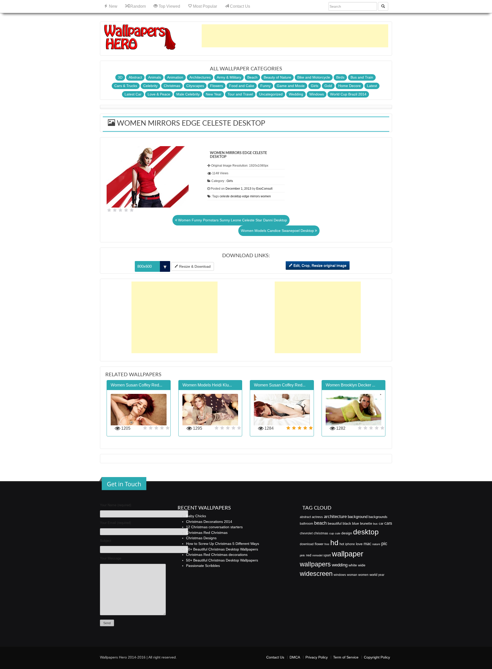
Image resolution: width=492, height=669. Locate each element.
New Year (213, 94)
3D (120, 77)
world (373, 575)
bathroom (306, 523)
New (112, 6)
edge (245, 196)
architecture (335, 516)
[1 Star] (109, 210)
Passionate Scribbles (203, 566)
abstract (305, 517)
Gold (328, 86)
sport (327, 555)
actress (317, 517)
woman (352, 575)
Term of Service (345, 657)
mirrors (255, 196)
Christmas (172, 86)
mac (367, 543)
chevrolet (306, 533)
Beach (252, 77)
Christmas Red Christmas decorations (217, 555)
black (347, 523)
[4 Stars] (126, 210)
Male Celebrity (188, 94)
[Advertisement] (295, 35)
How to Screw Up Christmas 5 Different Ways (222, 544)
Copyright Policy (377, 657)
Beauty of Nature (277, 77)
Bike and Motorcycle (313, 77)
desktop (235, 196)
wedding (339, 565)
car (381, 523)
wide (361, 565)
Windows (316, 94)
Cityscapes (195, 86)
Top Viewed (169, 6)
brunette (366, 523)
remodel (317, 555)
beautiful (335, 523)
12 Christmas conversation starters (214, 527)
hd (334, 542)
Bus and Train (362, 77)
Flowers (216, 86)
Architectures (200, 77)
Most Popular (204, 6)
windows (340, 575)
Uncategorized (271, 94)
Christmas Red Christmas (207, 533)
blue (355, 523)
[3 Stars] (120, 210)
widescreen (316, 573)
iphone (350, 544)
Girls (314, 86)
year (381, 575)
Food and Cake (241, 86)
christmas (321, 533)
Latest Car (133, 94)
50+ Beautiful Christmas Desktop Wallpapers (222, 549)
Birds (340, 77)
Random (137, 6)
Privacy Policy (316, 657)
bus (375, 523)
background (357, 517)
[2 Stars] (114, 210)
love (359, 544)
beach (320, 523)
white (352, 565)
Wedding (296, 94)
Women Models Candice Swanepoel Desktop (278, 231)
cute (337, 533)
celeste (225, 196)
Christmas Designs (201, 538)
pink (302, 555)
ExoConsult (264, 188)
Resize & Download (194, 266)
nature (376, 544)
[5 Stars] (131, 210)
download (307, 544)
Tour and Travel (240, 94)
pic (384, 543)
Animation (175, 77)
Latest (372, 86)
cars (388, 523)
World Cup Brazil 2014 (348, 94)
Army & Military (229, 77)
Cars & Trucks (125, 86)
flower (319, 544)
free (326, 544)
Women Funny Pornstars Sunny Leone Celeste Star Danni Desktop (232, 220)
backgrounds (377, 517)
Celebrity (150, 86)
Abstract (135, 77)
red (308, 555)
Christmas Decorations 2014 (209, 522)
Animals (154, 77)
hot (342, 544)
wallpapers (315, 564)
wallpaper (347, 553)
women (266, 196)
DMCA (295, 657)
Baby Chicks (196, 516)
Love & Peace (159, 94)
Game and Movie (291, 86)
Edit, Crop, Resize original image (319, 265)
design (346, 533)
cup (331, 533)
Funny (265, 86)
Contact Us (239, 6)
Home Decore (349, 86)
